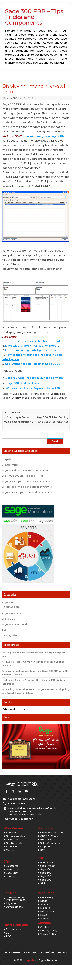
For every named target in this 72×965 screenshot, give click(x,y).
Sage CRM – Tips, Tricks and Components (26, 481)
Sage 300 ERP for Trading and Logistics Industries (52, 422)
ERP (41, 858)
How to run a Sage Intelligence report (31, 350)
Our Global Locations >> (20, 818)
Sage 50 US (8, 619)
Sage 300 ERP (58, 397)
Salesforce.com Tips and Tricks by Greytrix (27, 487)
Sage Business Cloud (14, 624)
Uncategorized (10, 635)
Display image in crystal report (30, 397)
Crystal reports (40, 393)
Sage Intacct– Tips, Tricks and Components (27, 492)
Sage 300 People (12, 613)
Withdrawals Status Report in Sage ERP (33, 388)
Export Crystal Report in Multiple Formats (33, 341)
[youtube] (26, 791)
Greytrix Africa (10, 465)
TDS (4, 630)
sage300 (12, 98)
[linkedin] (19, 791)
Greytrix (6, 459)
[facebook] (6, 791)
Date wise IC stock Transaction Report (32, 345)
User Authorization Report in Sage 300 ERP (34, 363)
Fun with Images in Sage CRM (44, 136)
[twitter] (13, 791)
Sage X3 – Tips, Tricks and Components (25, 470)
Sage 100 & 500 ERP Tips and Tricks (22, 476)
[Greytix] (31, 784)
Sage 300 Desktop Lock (22, 383)
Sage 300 (18, 393)
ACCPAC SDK (11, 607)
